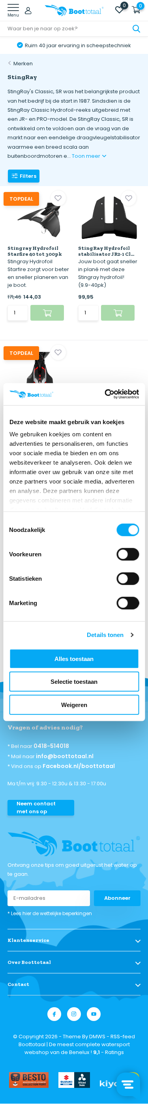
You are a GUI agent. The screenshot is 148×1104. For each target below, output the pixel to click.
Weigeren (74, 704)
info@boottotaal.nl (65, 756)
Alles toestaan (74, 658)
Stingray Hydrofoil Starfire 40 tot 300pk (34, 251)
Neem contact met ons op (36, 807)
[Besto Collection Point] (29, 1080)
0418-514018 (51, 746)
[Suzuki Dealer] (74, 1080)
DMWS (97, 1036)
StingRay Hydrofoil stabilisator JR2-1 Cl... (106, 251)
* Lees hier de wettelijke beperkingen (49, 913)
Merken (23, 63)
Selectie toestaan (74, 681)
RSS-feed (123, 1036)
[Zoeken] (137, 29)
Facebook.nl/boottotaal (79, 766)
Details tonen (105, 634)
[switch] (127, 554)
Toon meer (86, 156)
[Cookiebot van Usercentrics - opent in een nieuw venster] (105, 394)
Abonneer (117, 898)
